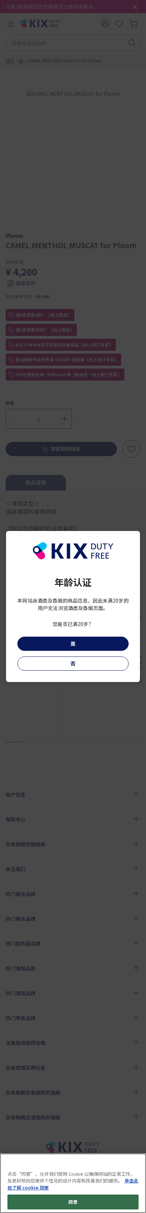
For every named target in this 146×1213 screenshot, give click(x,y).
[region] (73, 1183)
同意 (73, 1201)
